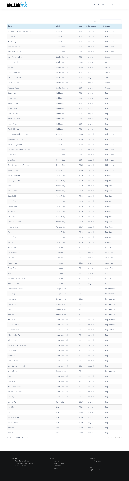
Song (10, 26)
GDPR (91, 467)
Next (118, 437)
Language (92, 26)
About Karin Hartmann (22, 461)
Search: (96, 21)
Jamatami (57, 466)
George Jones (59, 463)
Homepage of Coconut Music (24, 463)
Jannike (56, 461)
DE (120, 5)
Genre (107, 26)
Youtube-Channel (21, 466)
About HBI (14, 458)
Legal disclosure (95, 470)
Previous (113, 437)
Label (103, 5)
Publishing (112, 5)
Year (80, 26)
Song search (98, 461)
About (96, 5)
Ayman (56, 468)
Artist (58, 26)
